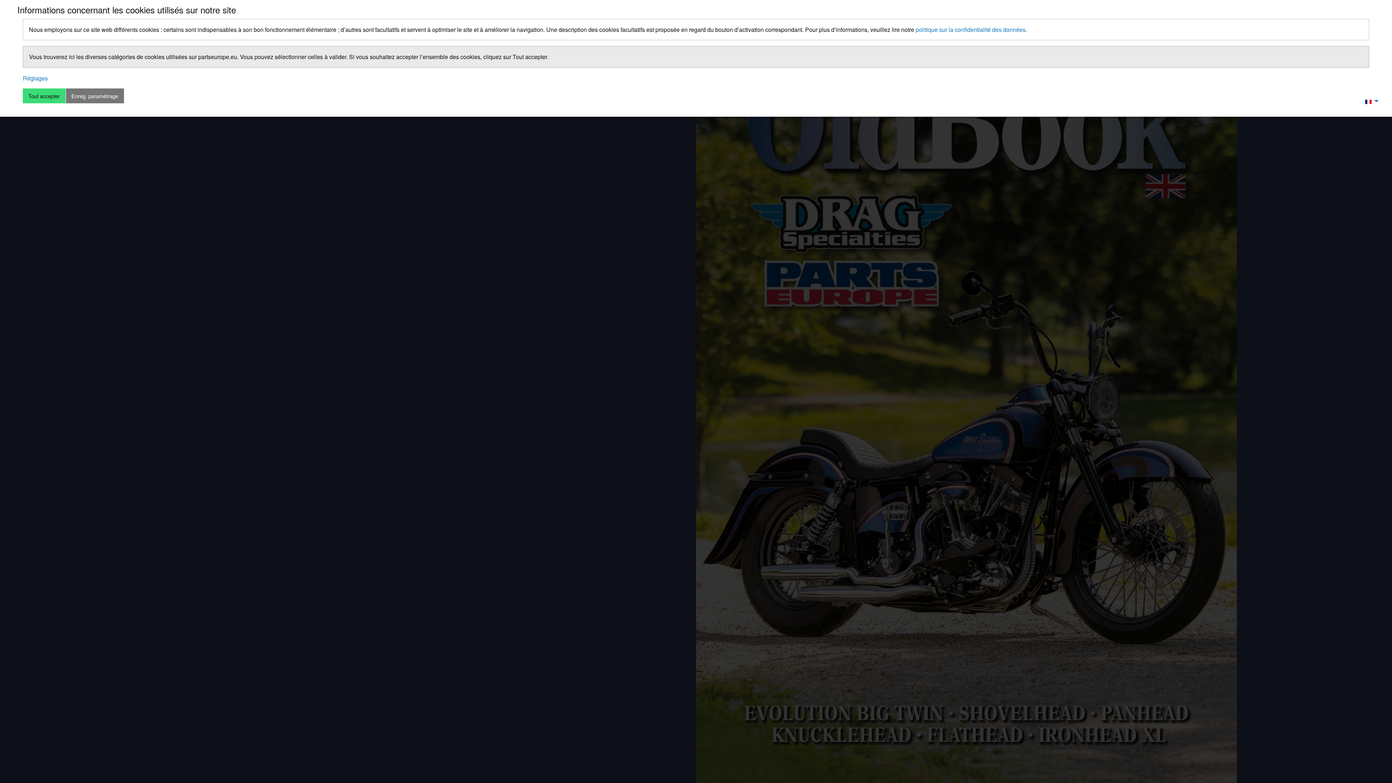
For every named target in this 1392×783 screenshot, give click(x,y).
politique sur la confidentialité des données (971, 29)
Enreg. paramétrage (94, 96)
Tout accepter (44, 96)
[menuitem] (1369, 101)
